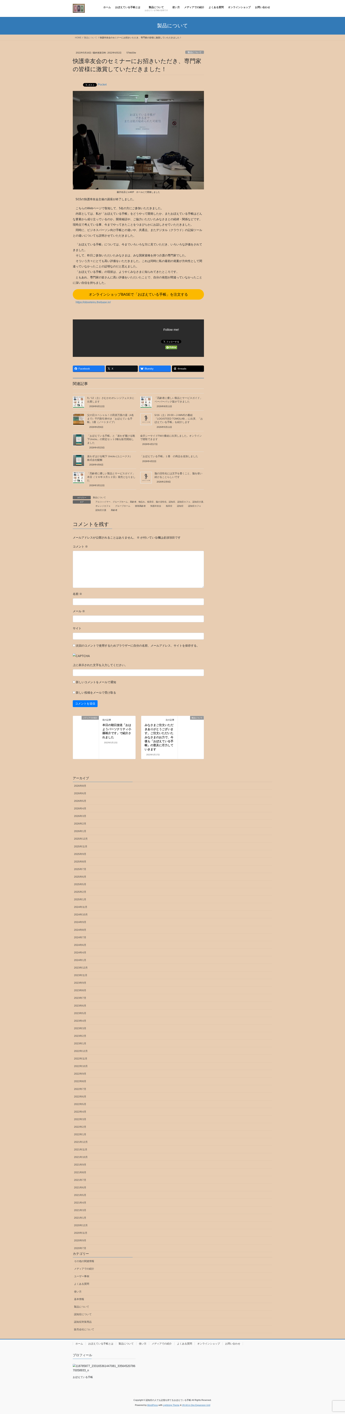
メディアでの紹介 (84, 1268)
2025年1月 (80, 899)
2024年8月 (80, 929)
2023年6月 (80, 1005)
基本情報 (79, 1299)
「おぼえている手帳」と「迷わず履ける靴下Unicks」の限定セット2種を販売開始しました (111, 439)
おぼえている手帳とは (100, 1343)
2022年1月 (80, 1134)
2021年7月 (80, 1179)
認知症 (180, 506)
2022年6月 (80, 1096)
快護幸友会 (155, 506)
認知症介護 (100, 510)
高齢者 (114, 510)
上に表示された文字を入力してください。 (100, 665)
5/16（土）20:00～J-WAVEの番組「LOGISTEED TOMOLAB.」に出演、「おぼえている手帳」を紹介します (179, 418)
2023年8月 (80, 990)
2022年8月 (80, 1081)
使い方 (78, 1291)
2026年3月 (80, 816)
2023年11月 (80, 975)
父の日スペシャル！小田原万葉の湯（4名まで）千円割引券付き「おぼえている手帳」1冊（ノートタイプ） (110, 418)
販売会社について (84, 1329)
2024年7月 (80, 937)
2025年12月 (81, 838)
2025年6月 (80, 876)
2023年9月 (80, 982)
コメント (80, 546)
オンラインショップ (208, 1343)
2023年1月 (80, 1043)
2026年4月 (80, 808)
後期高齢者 (140, 506)
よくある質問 (81, 1283)
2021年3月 (80, 1210)
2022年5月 (80, 1104)
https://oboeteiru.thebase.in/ (93, 302)
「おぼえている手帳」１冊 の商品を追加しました (169, 456)
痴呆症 (169, 506)
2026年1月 (80, 831)
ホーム (79, 1343)
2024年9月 (80, 922)
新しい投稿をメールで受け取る (96, 692)
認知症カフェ (194, 506)
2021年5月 (80, 1195)
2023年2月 (80, 1035)
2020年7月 (80, 1248)
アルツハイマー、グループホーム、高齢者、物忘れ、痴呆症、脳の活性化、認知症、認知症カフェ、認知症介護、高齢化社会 (155, 502)
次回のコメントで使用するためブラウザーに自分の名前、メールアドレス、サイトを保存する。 (137, 645)
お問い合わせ (232, 1343)
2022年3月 (80, 1119)
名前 (77, 593)
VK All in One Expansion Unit (196, 1405)
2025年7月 (80, 869)
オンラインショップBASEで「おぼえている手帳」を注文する (138, 294)
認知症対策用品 (83, 1321)
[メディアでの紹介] (74, 718)
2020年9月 (80, 1240)
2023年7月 (80, 997)
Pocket (102, 84)
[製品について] (191, 729)
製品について (195, 52)
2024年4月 (80, 952)
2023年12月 (81, 967)
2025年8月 (80, 861)
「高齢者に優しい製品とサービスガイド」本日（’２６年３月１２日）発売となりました (111, 477)
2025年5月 (80, 884)
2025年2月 (80, 891)
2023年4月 (80, 1020)
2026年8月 (80, 785)
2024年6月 (80, 945)
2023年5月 (80, 1013)
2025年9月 (80, 854)
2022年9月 (80, 1073)
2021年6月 (80, 1187)
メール (79, 611)
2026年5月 (80, 800)
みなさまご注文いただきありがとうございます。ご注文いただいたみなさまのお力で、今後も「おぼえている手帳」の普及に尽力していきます (159, 737)
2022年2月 (80, 1126)
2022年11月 (80, 1058)
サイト (77, 628)
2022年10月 (81, 1066)
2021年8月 (80, 1172)
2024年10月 (81, 914)
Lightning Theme (171, 1405)
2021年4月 (80, 1202)
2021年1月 (80, 1217)
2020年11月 (80, 1232)
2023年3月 (80, 1028)
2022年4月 (80, 1111)
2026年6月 (80, 793)
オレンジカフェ (103, 506)
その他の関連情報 (84, 1261)
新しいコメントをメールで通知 (96, 682)
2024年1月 (80, 960)
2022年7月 (80, 1089)
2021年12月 (81, 1141)
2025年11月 (80, 846)
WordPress (152, 1405)
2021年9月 (80, 1164)
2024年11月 (80, 907)
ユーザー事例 (81, 1276)
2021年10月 (81, 1157)
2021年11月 (80, 1149)
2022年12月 (81, 1051)
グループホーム (122, 506)
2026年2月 (80, 823)
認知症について (83, 1314)
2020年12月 (81, 1225)
